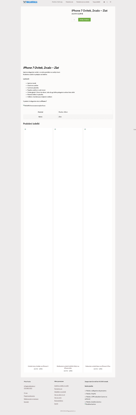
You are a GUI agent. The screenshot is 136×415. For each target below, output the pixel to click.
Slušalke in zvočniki (60, 392)
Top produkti (96, 2)
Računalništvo (58, 401)
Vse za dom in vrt (59, 395)
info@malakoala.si (29, 386)
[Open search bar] (107, 2)
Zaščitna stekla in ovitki (61, 386)
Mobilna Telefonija (57, 2)
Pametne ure (69, 2)
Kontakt (26, 402)
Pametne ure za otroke (82, 2)
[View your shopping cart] (104, 2)
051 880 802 (28, 388)
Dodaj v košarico (84, 19)
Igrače (56, 404)
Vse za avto (57, 398)
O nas (26, 393)
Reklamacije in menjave (31, 399)
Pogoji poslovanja (29, 396)
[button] (110, 2)
